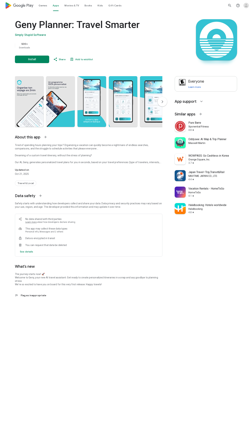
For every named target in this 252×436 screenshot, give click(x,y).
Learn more (31, 222)
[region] (83, 45)
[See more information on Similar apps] (200, 114)
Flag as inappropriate (30, 295)
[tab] (43, 5)
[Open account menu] (246, 5)
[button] (29, 101)
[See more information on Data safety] (40, 196)
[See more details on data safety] (27, 252)
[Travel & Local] (25, 183)
